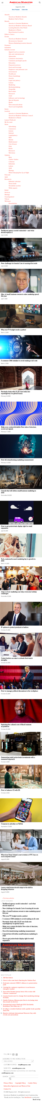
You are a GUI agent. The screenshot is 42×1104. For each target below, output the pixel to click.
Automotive (12, 56)
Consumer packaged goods (18, 61)
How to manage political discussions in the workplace (19, 691)
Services (7, 192)
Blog (10, 157)
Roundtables (13, 203)
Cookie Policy (32, 1083)
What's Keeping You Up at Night (19, 173)
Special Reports (14, 100)
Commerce (12, 129)
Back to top (36, 1099)
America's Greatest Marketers (18, 23)
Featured (7, 45)
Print (10, 146)
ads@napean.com (8, 1073)
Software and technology (17, 98)
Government (13, 72)
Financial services (14, 65)
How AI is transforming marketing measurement (17, 460)
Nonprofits (12, 89)
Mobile (11, 140)
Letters (11, 166)
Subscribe (25, 9)
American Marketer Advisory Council (21, 115)
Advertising (12, 126)
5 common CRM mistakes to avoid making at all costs (19, 361)
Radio (11, 148)
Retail (6, 190)
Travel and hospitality (16, 107)
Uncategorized (9, 197)
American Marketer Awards (18, 17)
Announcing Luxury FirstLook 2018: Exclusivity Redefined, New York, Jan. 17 (18, 1005)
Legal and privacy (14, 80)
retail (10, 96)
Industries (8, 47)
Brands (7, 21)
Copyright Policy (20, 1083)
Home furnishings (14, 76)
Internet (11, 133)
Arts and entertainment (16, 54)
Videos (7, 199)
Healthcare (12, 74)
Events (7, 36)
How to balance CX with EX (10, 790)
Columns (11, 162)
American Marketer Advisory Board (20, 26)
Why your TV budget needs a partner (13, 330)
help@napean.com (24, 1065)
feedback (28, 1097)
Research (12, 94)
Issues (6, 109)
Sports (11, 102)
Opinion (7, 155)
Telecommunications (15, 105)
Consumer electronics (16, 58)
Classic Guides (13, 159)
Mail (10, 137)
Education (12, 63)
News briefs (12, 184)
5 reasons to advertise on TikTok (12, 824)
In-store (11, 131)
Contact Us (7, 1089)
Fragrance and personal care (18, 69)
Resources (8, 179)
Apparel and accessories (17, 52)
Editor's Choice (9, 34)
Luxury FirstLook (10, 120)
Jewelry (11, 78)
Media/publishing (14, 87)
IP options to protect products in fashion (14, 627)
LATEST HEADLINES (7, 901)
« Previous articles (8, 898)
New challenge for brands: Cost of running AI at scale (19, 263)
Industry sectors (10, 50)
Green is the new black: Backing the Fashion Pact (19, 980)
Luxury (11, 83)
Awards (7, 15)
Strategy (11, 170)
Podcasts (7, 175)
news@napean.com (18, 1068)
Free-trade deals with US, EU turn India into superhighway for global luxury (15, 392)
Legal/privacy (13, 135)
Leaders (7, 111)
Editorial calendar (14, 181)
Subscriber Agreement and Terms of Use (17, 1086)
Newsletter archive (15, 186)
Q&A (10, 168)
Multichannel (13, 142)
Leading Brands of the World (18, 28)
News (6, 124)
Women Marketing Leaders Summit (20, 43)
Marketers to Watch (15, 30)
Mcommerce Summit (16, 41)
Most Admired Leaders (16, 32)
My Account (8, 122)
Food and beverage (15, 67)
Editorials (12, 164)
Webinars (8, 201)
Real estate (12, 91)
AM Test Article (8, 978)
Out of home (13, 144)
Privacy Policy (8, 1083)
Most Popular (16, 9)
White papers (13, 188)
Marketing (12, 85)
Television (12, 153)
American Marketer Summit (18, 39)
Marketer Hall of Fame (16, 19)
